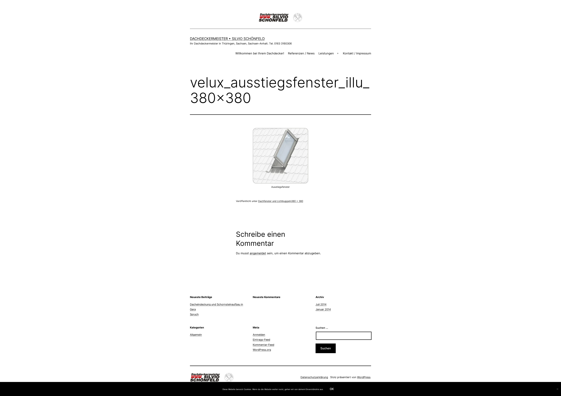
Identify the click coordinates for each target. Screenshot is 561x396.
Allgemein (196, 334)
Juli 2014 (321, 304)
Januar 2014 (323, 309)
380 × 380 (297, 201)
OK (332, 389)
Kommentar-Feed (263, 344)
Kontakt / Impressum (357, 53)
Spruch (194, 314)
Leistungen (326, 53)
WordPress (363, 377)
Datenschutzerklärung (314, 377)
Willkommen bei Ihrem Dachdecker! (259, 53)
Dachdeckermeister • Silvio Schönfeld (227, 39)
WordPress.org (262, 349)
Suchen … (322, 327)
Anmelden (259, 334)
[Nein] (557, 389)
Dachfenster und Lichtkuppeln (274, 201)
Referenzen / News (301, 53)
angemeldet (258, 253)
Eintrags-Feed (261, 339)
